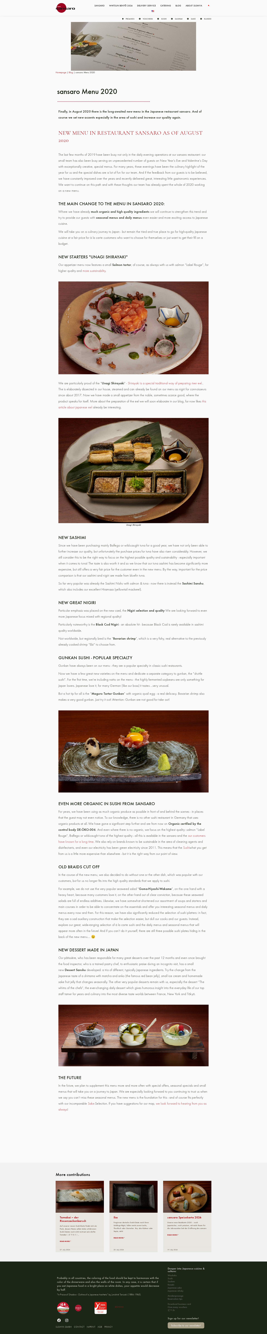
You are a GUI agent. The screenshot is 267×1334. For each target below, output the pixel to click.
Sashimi (171, 1281)
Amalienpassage (175, 1295)
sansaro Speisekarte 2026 (184, 1217)
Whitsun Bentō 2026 (121, 5)
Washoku (172, 1275)
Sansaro (99, 5)
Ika (116, 1217)
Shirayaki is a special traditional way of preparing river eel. (165, 383)
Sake (91, 1103)
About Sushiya (194, 5)
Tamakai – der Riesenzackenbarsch (73, 1219)
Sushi (186, 848)
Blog (178, 5)
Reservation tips (175, 1298)
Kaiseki (171, 1284)
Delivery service (146, 5)
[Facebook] (59, 1320)
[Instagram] (66, 1320)
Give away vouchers (177, 1307)
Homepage (61, 72)
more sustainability (94, 271)
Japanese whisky (176, 1290)
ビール (171, 1310)
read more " (65, 1241)
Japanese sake (175, 1287)
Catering (165, 5)
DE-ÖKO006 (119, 1307)
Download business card (179, 1303)
